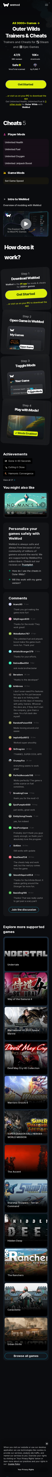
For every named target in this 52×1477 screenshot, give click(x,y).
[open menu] (46, 5)
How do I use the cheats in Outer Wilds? (26, 572)
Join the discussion (23, 909)
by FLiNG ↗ (35, 69)
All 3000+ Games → (26, 23)
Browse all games (26, 1356)
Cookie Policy (14, 1464)
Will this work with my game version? (27, 581)
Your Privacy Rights (26, 1469)
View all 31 (8, 480)
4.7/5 (17, 55)
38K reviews (17, 59)
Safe (15, 65)
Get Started (25, 84)
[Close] (47, 1443)
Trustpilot (27, 564)
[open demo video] (26, 224)
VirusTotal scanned (17, 69)
